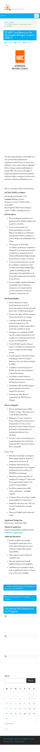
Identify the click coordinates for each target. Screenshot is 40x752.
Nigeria (12, 22)
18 (11, 709)
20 (20, 709)
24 (7, 714)
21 (25, 709)
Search (7, 676)
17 (7, 709)
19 (15, 709)
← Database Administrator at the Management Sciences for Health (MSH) (20, 587)
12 (15, 704)
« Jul (6, 729)
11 (11, 704)
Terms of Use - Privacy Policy (13, 742)
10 (7, 704)
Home (6, 22)
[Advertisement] (20, 93)
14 (25, 704)
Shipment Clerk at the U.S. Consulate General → (17, 598)
